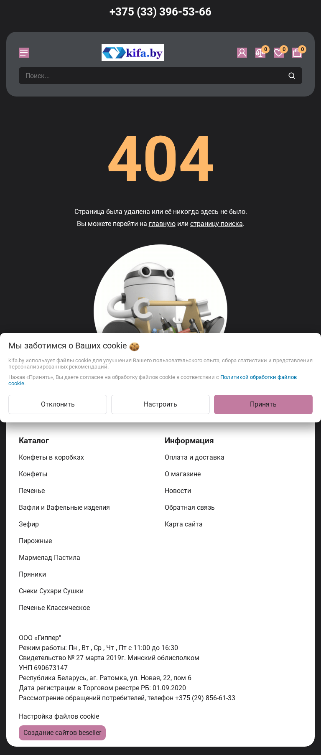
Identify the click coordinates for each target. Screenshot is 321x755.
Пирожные (36, 541)
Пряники (33, 574)
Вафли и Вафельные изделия (65, 507)
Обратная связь (191, 507)
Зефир (30, 524)
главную (162, 224)
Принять (263, 404)
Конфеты (35, 474)
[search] (292, 75)
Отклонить (58, 404)
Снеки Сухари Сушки (52, 591)
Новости (179, 491)
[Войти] (242, 53)
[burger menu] (24, 53)
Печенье (32, 491)
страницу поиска (216, 224)
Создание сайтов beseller (62, 733)
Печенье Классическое (55, 608)
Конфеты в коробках (52, 457)
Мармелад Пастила (50, 558)
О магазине (183, 474)
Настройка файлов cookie (59, 716)
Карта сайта (184, 524)
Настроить (160, 404)
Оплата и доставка (195, 457)
